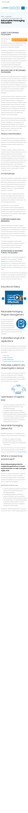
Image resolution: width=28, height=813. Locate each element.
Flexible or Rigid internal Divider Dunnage (13, 361)
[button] (11, 305)
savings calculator (22, 452)
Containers (10, 357)
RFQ (18, 8)
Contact (12, 8)
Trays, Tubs (6, 355)
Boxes (4, 357)
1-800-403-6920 (5, 2)
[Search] (26, 8)
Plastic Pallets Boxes (8, 359)
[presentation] (3, 298)
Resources (9, 16)
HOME (2, 16)
